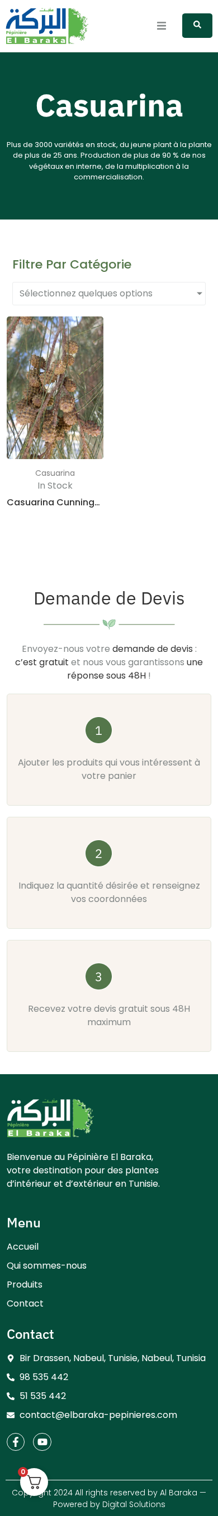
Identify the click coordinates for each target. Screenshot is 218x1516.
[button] (161, 26)
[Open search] (197, 25)
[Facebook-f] (16, 1442)
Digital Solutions (133, 1504)
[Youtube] (42, 1442)
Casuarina (55, 473)
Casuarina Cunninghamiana (71, 502)
